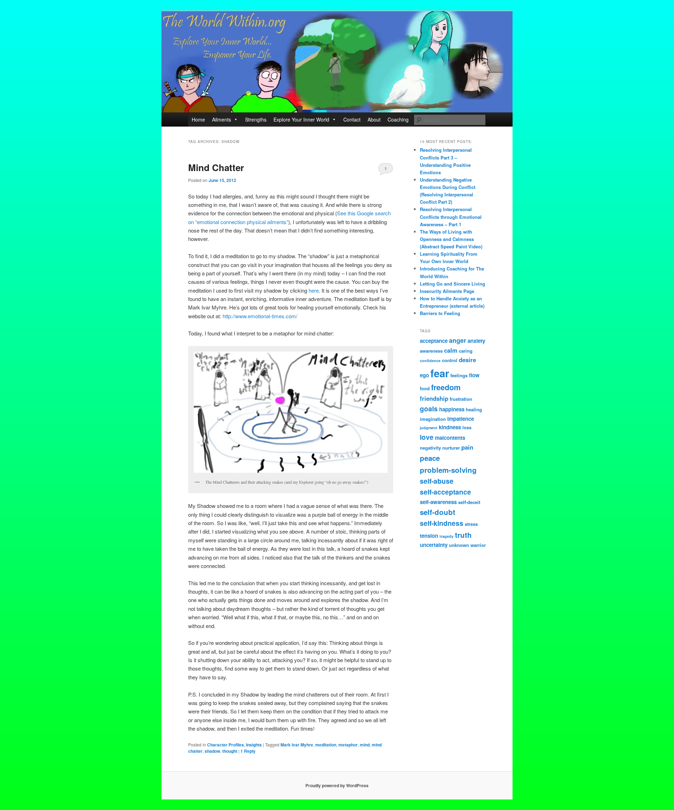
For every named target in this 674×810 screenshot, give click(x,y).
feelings (459, 375)
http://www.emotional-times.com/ (260, 316)
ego (424, 375)
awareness (431, 350)
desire (467, 359)
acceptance (434, 341)
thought (229, 751)
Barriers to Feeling (440, 313)
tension (429, 536)
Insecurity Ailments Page (447, 291)
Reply (248, 751)
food (425, 388)
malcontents (450, 438)
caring (466, 350)
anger (457, 340)
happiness (451, 409)
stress (471, 524)
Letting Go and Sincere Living (452, 283)
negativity (430, 447)
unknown (459, 545)
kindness (450, 427)
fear (439, 373)
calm (450, 350)
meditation (325, 745)
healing (474, 409)
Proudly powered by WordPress (337, 785)
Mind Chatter (216, 167)
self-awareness (438, 502)
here (314, 290)
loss (466, 427)
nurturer (451, 447)
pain (467, 447)
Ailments (221, 119)
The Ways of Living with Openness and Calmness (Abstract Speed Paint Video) (451, 239)
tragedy (447, 536)
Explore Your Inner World (301, 119)
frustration (461, 399)
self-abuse (437, 481)
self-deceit (469, 502)
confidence (430, 360)
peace (430, 458)
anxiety (476, 341)
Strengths (255, 119)
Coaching (398, 119)
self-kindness (441, 523)
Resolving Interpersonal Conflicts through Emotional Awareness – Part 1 (451, 216)
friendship (434, 398)
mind (365, 745)
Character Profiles (225, 745)
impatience (460, 419)
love (427, 437)
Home (198, 119)
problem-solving (448, 470)
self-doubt (437, 512)
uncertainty (434, 545)
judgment (428, 427)
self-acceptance (445, 492)
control (449, 360)
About (374, 119)
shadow (212, 751)
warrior (478, 545)
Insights (254, 745)
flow (474, 375)
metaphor (348, 745)
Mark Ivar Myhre (296, 745)
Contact (352, 119)
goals (429, 408)
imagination (433, 419)
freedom (446, 387)
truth (463, 535)
